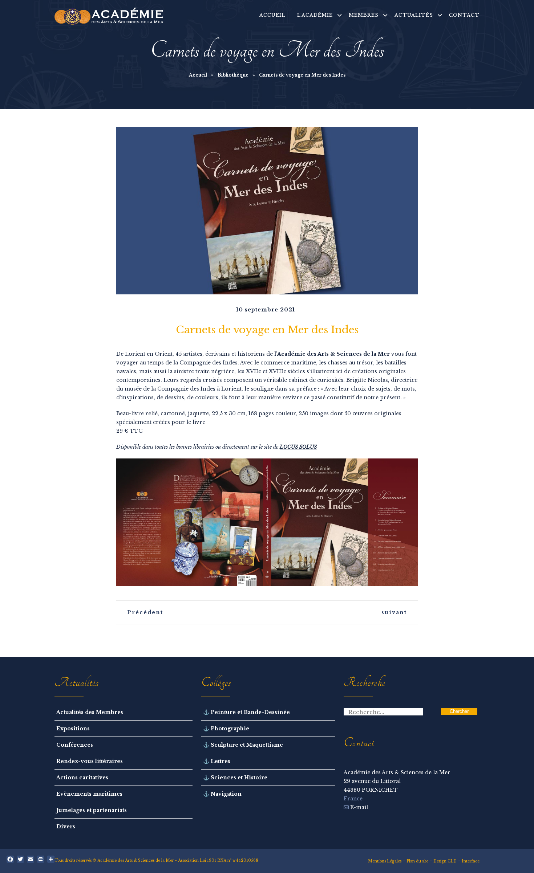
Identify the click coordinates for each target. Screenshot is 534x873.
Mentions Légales (384, 861)
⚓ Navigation (222, 794)
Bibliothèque (233, 75)
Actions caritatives (82, 777)
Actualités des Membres (89, 712)
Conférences (74, 745)
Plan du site (417, 861)
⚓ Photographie (226, 728)
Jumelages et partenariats (91, 810)
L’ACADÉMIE (315, 15)
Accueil (198, 75)
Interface (471, 861)
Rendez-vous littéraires (89, 761)
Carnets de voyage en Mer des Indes (267, 329)
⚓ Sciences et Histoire (235, 777)
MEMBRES (364, 15)
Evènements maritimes (89, 794)
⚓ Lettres (216, 761)
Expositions (73, 728)
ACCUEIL (272, 15)
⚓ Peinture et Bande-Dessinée (246, 712)
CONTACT (464, 15)
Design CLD (445, 861)
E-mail (358, 807)
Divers (65, 826)
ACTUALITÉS (414, 15)
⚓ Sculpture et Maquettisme (243, 745)
